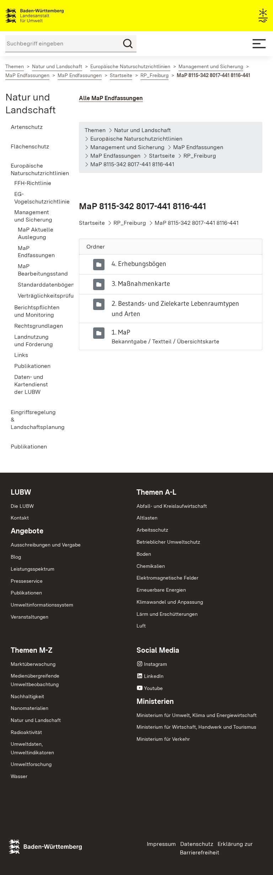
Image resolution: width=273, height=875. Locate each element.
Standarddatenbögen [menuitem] (38, 284)
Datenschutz (196, 844)
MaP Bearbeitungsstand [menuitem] (38, 270)
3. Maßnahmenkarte (141, 283)
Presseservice (27, 581)
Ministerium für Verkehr (163, 739)
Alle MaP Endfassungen (111, 98)
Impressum (161, 844)
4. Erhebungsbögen (139, 263)
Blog (16, 557)
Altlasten (146, 518)
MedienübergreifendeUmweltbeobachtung (35, 680)
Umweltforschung (31, 764)
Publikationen (26, 593)
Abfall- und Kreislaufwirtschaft (171, 506)
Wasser (19, 776)
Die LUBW (22, 506)
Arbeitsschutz (152, 530)
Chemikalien (150, 566)
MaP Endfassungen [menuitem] (36, 252)
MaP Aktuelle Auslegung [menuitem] (35, 233)
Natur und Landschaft (36, 720)
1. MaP (121, 332)
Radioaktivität (26, 732)
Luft (141, 626)
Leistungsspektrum (32, 569)
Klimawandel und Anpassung (169, 602)
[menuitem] (34, 127)
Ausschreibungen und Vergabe (46, 545)
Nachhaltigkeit (27, 696)
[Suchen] (127, 43)
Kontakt (20, 518)
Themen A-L (156, 492)
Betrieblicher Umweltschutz (168, 542)
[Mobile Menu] (259, 43)
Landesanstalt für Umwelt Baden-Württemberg (47, 16)
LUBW (21, 492)
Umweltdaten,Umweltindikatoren (32, 748)
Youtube (153, 688)
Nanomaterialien (29, 708)
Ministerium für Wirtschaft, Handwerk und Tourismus (196, 727)
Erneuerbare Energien (161, 590)
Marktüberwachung (33, 664)
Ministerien (155, 701)
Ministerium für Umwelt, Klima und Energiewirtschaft (196, 715)
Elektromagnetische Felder (167, 578)
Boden (143, 554)
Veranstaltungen (29, 617)
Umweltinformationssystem (42, 605)
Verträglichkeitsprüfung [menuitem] (38, 295)
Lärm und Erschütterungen (167, 614)
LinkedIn (154, 676)
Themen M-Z (32, 650)
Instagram (155, 664)
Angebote (27, 531)
